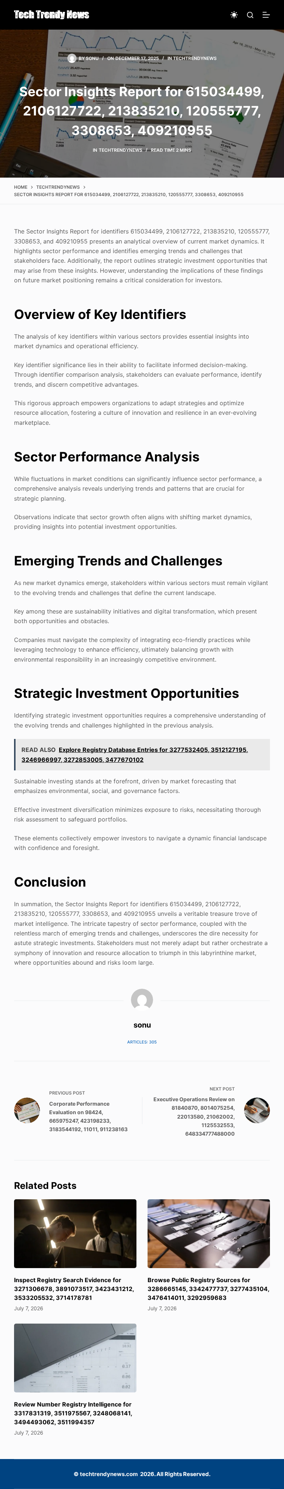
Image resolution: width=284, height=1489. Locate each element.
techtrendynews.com (109, 1474)
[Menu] (266, 15)
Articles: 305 (142, 1042)
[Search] (250, 15)
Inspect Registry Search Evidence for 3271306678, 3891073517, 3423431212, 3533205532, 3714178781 (74, 1288)
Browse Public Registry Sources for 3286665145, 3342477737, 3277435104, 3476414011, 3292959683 (208, 1288)
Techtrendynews (195, 58)
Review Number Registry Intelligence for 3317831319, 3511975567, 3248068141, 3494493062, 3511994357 (73, 1413)
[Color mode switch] (234, 15)
